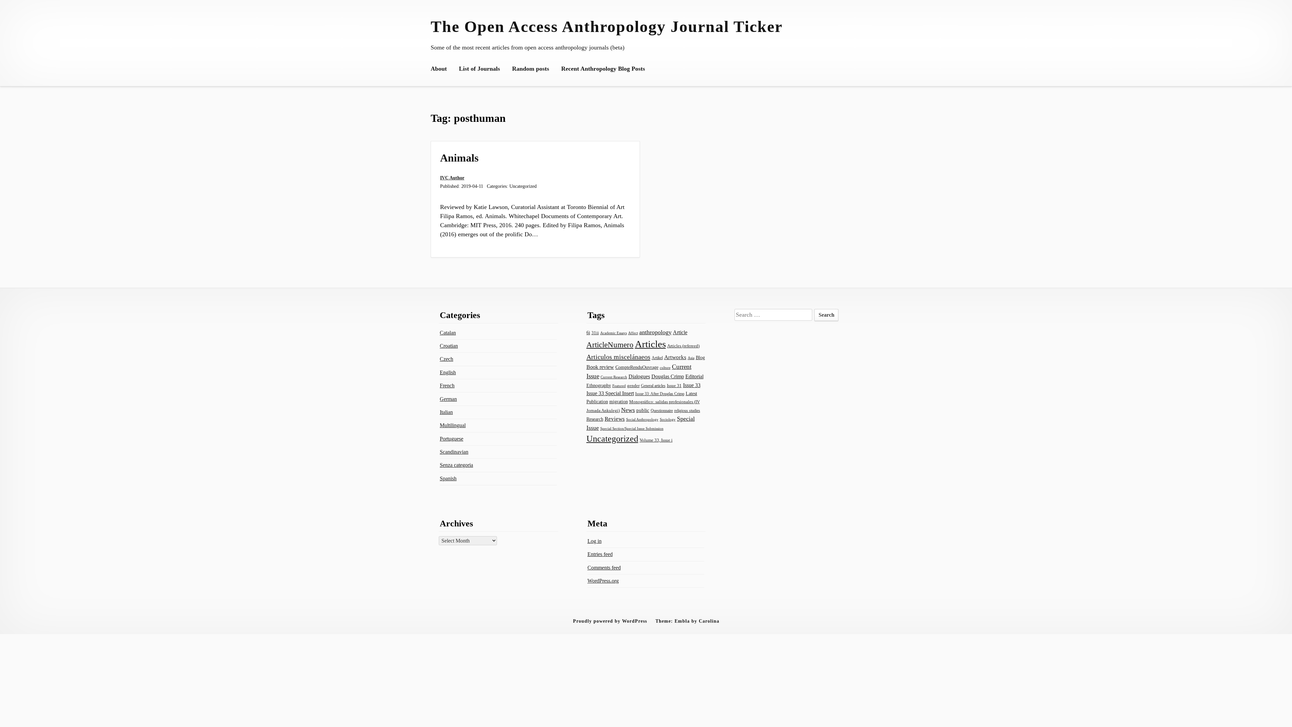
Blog (700, 357)
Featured (619, 386)
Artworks (675, 357)
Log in (594, 541)
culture (665, 368)
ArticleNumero (610, 345)
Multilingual (453, 425)
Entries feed (600, 554)
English (448, 372)
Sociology (668, 419)
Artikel (657, 357)
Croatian (449, 346)
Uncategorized (612, 439)
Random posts (530, 68)
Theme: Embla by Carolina (687, 621)
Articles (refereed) (683, 346)
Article (680, 332)
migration (618, 401)
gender (633, 385)
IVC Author (452, 177)
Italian (446, 412)
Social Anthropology (642, 419)
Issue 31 (674, 385)
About (439, 68)
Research (594, 419)
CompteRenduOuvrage (636, 367)
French (447, 385)
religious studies (687, 410)
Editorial (694, 376)
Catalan (448, 333)
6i (588, 332)
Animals (459, 158)
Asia (691, 358)
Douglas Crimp (667, 376)
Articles (650, 344)
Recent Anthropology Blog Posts (603, 68)
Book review (600, 367)
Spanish (448, 478)
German (448, 399)
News (628, 410)
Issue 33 (692, 385)
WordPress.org (603, 581)
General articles (653, 385)
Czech (446, 359)
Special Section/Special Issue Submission (631, 428)
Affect (633, 333)
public (642, 410)
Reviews (615, 419)
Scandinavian (454, 452)
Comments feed (604, 567)
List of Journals (479, 68)
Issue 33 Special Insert (610, 393)
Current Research (614, 377)
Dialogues (639, 376)
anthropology (655, 332)
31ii (595, 332)
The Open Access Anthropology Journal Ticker (607, 26)
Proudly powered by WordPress (610, 621)
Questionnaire (662, 410)
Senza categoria (456, 465)
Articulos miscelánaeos (618, 356)
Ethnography (598, 385)
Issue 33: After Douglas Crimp (659, 393)
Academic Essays (613, 333)
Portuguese (451, 439)
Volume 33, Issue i (656, 440)
